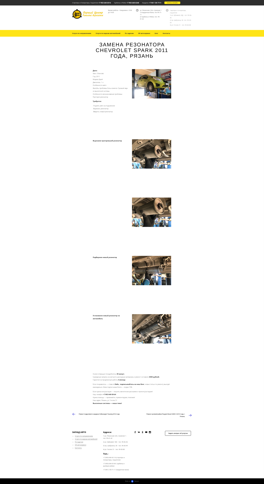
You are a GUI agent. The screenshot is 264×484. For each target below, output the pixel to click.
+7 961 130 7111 (155, 3)
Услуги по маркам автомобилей (108, 33)
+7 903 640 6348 (133, 3)
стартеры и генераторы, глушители (178, 11)
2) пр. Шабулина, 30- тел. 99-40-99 (180, 21)
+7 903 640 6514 (104, 3)
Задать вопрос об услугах (178, 433)
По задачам (129, 33)
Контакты (166, 33)
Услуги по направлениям (81, 33)
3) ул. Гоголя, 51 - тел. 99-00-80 (180, 25)
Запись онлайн (172, 3)
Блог (156, 33)
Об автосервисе (144, 33)
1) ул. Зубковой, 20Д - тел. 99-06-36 (181, 16)
